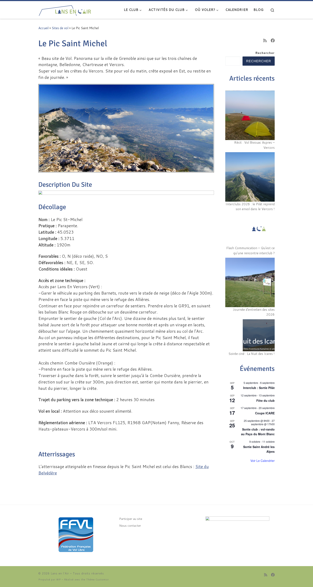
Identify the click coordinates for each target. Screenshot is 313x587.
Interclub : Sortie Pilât (259, 388)
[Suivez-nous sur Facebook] (273, 40)
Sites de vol (60, 28)
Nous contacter (130, 525)
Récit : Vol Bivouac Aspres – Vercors (254, 145)
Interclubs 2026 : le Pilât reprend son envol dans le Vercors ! (250, 206)
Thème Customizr (97, 579)
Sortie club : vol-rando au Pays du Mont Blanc (258, 431)
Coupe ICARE (265, 413)
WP (58, 579)
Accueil (43, 28)
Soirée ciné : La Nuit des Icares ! (251, 353)
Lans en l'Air (60, 573)
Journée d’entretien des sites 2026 (254, 312)
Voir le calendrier (262, 460)
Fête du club (265, 400)
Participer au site (130, 518)
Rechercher (265, 53)
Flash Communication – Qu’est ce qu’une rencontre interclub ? (250, 250)
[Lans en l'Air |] (65, 9)
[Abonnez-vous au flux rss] (265, 40)
